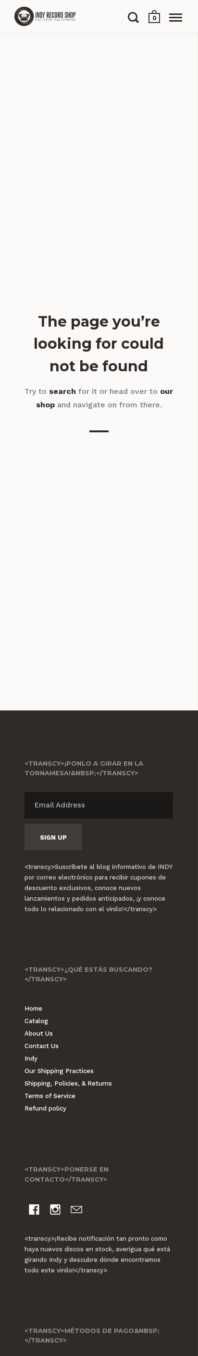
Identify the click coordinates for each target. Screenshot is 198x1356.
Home (33, 1008)
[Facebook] (34, 1211)
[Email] (76, 1211)
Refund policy (45, 1108)
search (62, 391)
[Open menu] (175, 17)
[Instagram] (55, 1211)
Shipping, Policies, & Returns (68, 1083)
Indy (31, 1058)
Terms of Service (50, 1095)
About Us (39, 1033)
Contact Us (42, 1046)
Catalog (36, 1021)
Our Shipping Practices (59, 1071)
